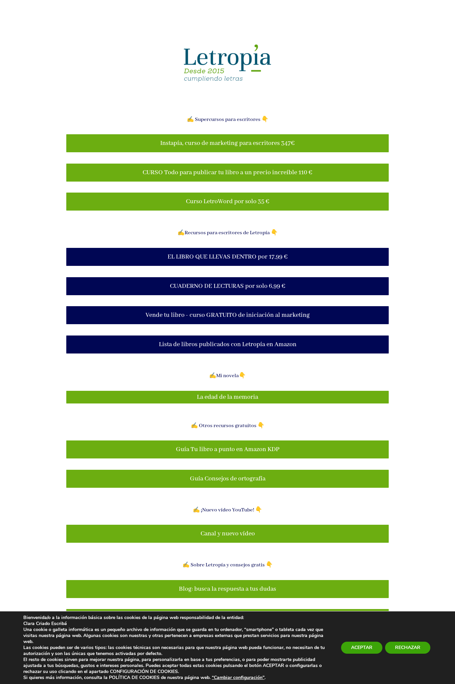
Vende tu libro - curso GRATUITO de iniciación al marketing (228, 315)
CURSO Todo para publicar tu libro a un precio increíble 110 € (227, 173)
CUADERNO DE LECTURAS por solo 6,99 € (227, 286)
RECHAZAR (407, 647)
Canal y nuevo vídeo (228, 534)
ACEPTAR (361, 647)
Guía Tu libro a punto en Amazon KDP (227, 449)
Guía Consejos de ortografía (227, 479)
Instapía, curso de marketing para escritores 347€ (227, 143)
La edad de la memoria (227, 397)
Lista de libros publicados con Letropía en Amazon (227, 344)
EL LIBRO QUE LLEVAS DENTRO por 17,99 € (228, 257)
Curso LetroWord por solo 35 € (227, 202)
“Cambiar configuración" (238, 678)
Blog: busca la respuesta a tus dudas (227, 589)
